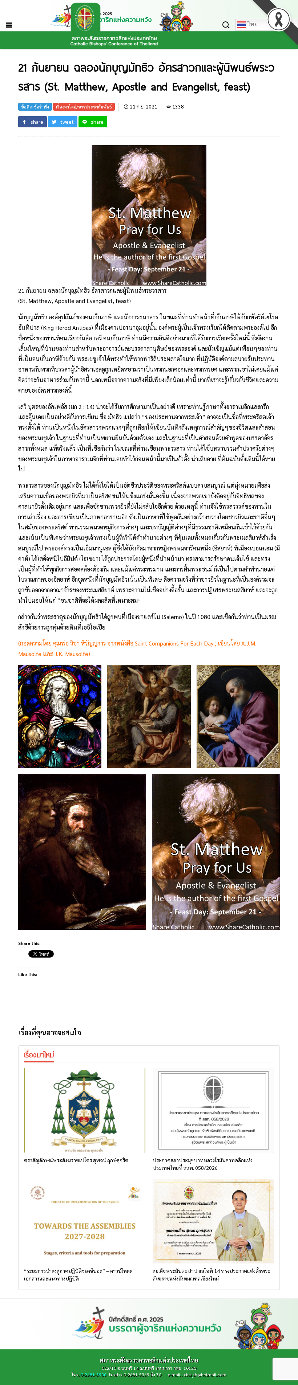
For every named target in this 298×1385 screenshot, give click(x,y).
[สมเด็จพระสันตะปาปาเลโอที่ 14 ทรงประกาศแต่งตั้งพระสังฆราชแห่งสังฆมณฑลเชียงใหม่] (213, 1221)
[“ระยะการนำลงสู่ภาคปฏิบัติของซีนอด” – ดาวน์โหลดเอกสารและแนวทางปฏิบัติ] (84, 1221)
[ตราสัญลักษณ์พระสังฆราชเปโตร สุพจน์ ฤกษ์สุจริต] (84, 1110)
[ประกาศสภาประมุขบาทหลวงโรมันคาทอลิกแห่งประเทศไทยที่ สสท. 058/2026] (213, 1110)
